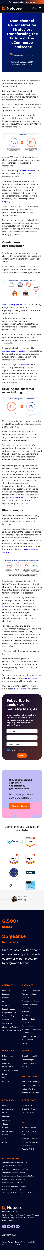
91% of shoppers (25, 170)
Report (6, 201)
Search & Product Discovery (29, 1006)
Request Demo (19, 806)
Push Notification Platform (12, 1183)
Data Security (20, 1245)
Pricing (5, 1001)
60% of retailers (17, 497)
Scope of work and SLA (30, 1133)
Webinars (6, 1120)
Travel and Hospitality (11, 1070)
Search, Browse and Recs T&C (30, 1143)
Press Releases (8, 1009)
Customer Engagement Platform (14, 1162)
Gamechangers (28, 1060)
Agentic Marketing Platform (29, 995)
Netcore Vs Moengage (31, 1081)
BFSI (4, 1078)
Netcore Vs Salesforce (31, 1093)
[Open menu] (39, 8)
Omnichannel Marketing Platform (15, 1169)
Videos (5, 1124)
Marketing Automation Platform (31, 1031)
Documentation (28, 1105)
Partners (6, 998)
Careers (5, 1020)
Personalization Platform (11, 1189)
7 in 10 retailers (23, 364)
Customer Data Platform (28, 1020)
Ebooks (5, 1113)
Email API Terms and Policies (26, 1242)
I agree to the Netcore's (22, 750)
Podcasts (6, 1116)
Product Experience (30, 1001)
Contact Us (7, 1023)
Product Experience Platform (13, 1179)
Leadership (7, 994)
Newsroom (6, 1005)
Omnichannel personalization (15, 304)
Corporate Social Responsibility (9, 1014)
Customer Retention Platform (13, 1172)
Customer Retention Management (30, 1038)
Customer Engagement (31, 990)
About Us (6, 990)
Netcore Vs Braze (29, 1089)
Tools (4, 1138)
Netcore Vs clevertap (31, 1085)
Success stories (8, 1109)
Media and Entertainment (8, 1064)
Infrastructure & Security (29, 1064)
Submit (22, 755)
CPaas (24, 1043)
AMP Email (26, 1015)
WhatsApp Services (30, 1138)
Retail (4, 1060)
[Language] (34, 8)
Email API (26, 1011)
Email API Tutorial (29, 1109)
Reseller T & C (28, 1149)
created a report (30, 678)
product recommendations (14, 351)
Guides (5, 1128)
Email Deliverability (30, 1056)
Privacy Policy (28, 750)
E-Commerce (7, 1056)
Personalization (28, 1026)
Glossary (5, 1142)
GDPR (4, 1245)
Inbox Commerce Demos (9, 1133)
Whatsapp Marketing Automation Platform (18, 1193)
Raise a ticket (28, 1113)
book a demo (20, 689)
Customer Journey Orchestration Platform (18, 1176)
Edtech (5, 1074)
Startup (5, 1081)
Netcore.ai (31, 2)
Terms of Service (29, 1128)
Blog (4, 1105)
